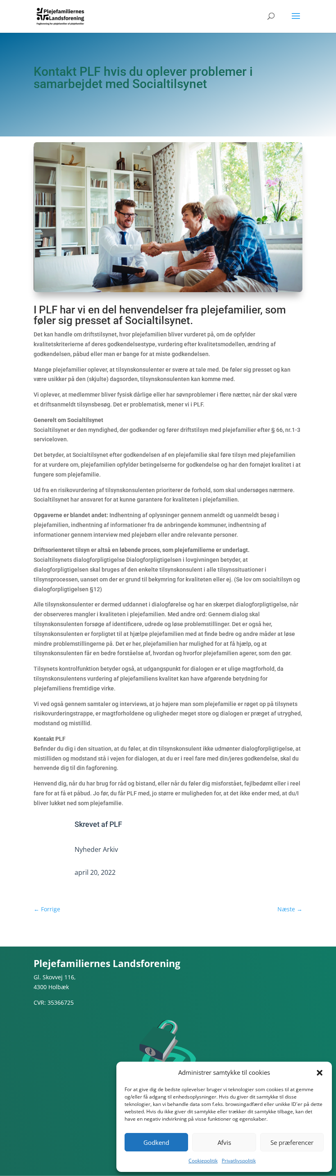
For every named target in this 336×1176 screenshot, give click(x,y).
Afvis (224, 1142)
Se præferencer (291, 1142)
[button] (320, 1073)
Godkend (156, 1142)
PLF (115, 824)
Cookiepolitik (203, 1160)
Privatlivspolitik (239, 1160)
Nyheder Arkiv (96, 849)
